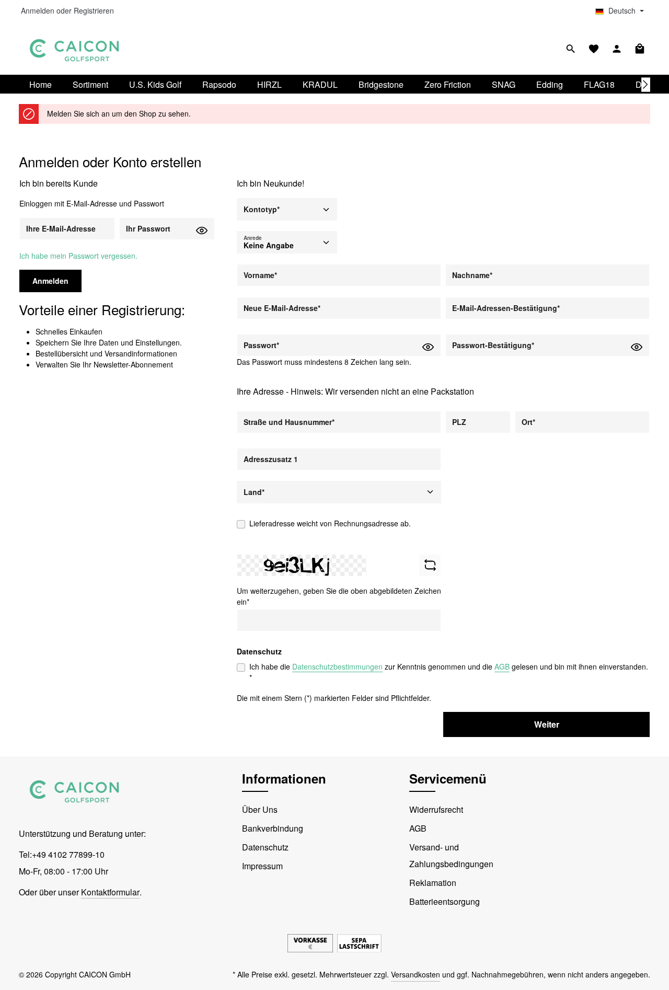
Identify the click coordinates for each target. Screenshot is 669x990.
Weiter (546, 724)
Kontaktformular (110, 892)
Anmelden (37, 11)
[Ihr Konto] (616, 48)
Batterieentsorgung (444, 901)
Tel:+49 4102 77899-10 (62, 854)
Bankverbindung (272, 828)
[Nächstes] (646, 84)
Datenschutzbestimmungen (337, 666)
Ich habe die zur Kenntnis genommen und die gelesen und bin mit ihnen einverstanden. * (448, 672)
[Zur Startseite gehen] (75, 49)
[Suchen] (570, 48)
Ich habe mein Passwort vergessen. (78, 255)
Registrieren (94, 11)
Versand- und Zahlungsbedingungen (451, 855)
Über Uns (260, 809)
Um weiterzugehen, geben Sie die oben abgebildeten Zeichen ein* (339, 596)
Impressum (262, 866)
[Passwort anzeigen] (201, 229)
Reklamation (432, 883)
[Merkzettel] (593, 48)
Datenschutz (265, 847)
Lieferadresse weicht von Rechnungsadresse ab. (330, 523)
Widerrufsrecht (436, 809)
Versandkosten (415, 974)
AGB (502, 666)
